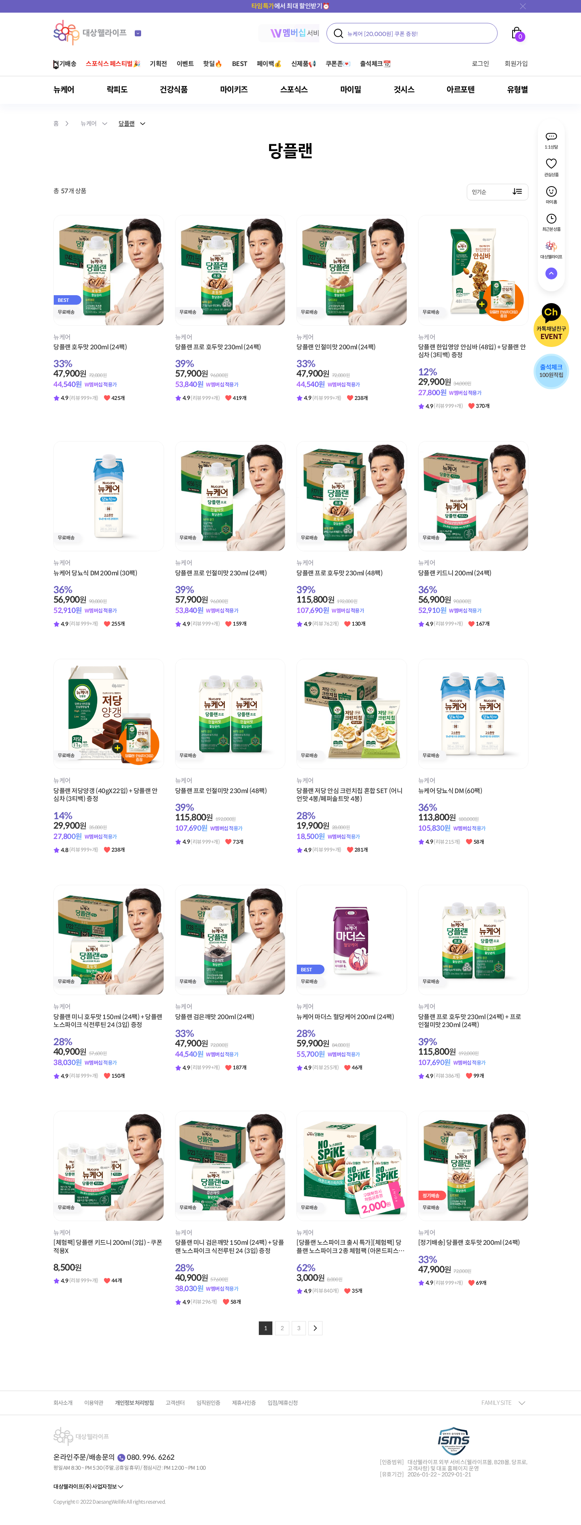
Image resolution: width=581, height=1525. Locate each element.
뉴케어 (63, 90)
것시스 (404, 90)
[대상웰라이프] (90, 32)
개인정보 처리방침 (134, 1402)
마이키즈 (234, 90)
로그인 (480, 64)
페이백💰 (269, 64)
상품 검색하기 (338, 33)
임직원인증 (208, 1402)
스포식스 (294, 90)
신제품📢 (303, 64)
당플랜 (126, 123)
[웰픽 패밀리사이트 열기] (138, 33)
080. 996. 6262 (151, 1457)
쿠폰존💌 (338, 64)
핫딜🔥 (213, 64)
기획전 (158, 64)
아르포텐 (460, 90)
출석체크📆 (375, 64)
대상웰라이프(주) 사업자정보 (85, 1486)
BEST (239, 64)
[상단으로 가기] (551, 273)
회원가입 (516, 64)
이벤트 (185, 64)
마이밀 (350, 90)
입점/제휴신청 (283, 1402)
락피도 (117, 90)
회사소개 (62, 1402)
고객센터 (175, 1402)
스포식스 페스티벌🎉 (113, 64)
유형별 (517, 90)
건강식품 (173, 90)
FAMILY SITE (496, 1402)
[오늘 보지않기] (522, 6)
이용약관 (93, 1402)
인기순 (479, 192)
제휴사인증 (244, 1402)
